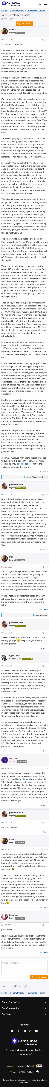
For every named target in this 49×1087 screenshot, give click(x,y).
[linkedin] (30, 1031)
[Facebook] (18, 1031)
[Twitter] (12, 1031)
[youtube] (36, 1031)
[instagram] (24, 1031)
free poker (25, 463)
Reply (45, 471)
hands (30, 138)
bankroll (27, 779)
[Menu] (45, 3)
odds (11, 190)
